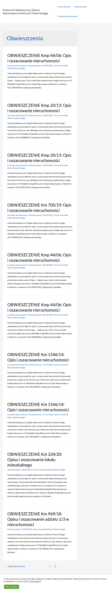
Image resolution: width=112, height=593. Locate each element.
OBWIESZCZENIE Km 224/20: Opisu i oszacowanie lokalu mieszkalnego (34, 459)
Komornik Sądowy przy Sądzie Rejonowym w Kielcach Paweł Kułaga (25, 11)
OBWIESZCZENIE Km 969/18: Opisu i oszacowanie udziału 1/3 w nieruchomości (38, 519)
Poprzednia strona (15, 566)
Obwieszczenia (80, 6)
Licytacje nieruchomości (68, 16)
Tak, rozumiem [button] (11, 587)
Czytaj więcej (35, 581)
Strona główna (64, 6)
